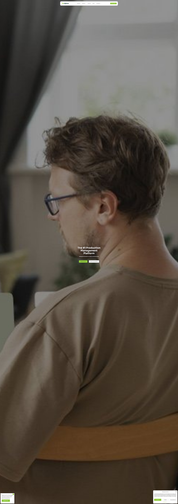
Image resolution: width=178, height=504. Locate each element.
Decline (165, 499)
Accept (158, 499)
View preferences (173, 499)
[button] (176, 491)
